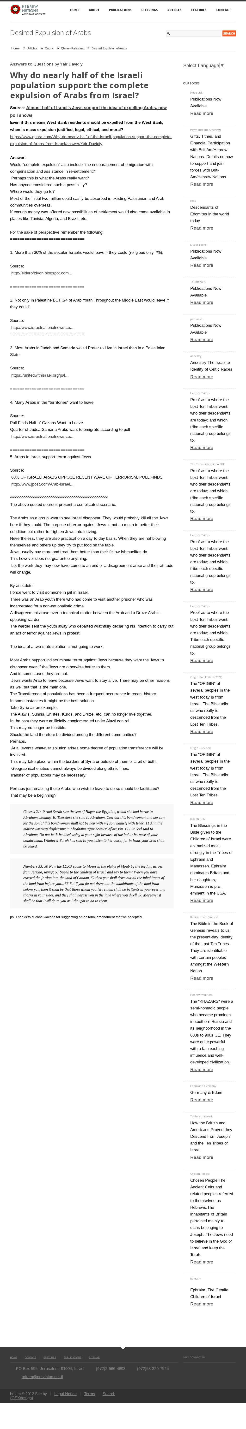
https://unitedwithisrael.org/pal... (40, 375)
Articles (174, 10)
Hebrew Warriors (201, 994)
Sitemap (94, 1357)
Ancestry (196, 356)
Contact (223, 10)
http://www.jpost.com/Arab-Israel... (42, 484)
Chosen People (200, 1173)
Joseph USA (197, 819)
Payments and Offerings (205, 129)
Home (74, 10)
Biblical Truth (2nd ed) (204, 917)
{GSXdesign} (21, 1398)
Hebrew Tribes (199, 393)
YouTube (193, 1367)
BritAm (29, 14)
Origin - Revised (200, 748)
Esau (193, 200)
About (94, 10)
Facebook (185, 1367)
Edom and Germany (203, 1086)
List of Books (198, 244)
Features (198, 10)
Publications (120, 10)
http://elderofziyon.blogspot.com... (41, 273)
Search (109, 1394)
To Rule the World (202, 1116)
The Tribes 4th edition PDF (207, 464)
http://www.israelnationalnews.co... (42, 327)
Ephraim (195, 1278)
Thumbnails (197, 282)
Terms (89, 1394)
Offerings (149, 10)
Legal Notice (65, 1394)
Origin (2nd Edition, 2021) (206, 677)
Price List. (196, 92)
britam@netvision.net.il (42, 1376)
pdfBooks (196, 319)
